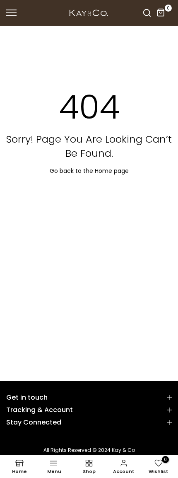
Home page (112, 171)
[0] (161, 12)
